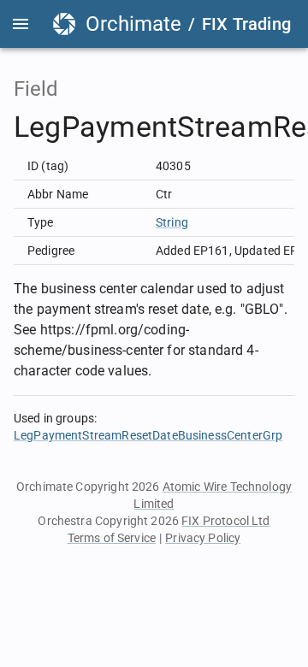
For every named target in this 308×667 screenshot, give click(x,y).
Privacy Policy (202, 538)
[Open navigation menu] (20, 24)
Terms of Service (112, 538)
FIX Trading (246, 24)
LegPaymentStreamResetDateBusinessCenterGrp (148, 435)
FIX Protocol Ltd (225, 521)
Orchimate (133, 24)
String (172, 222)
